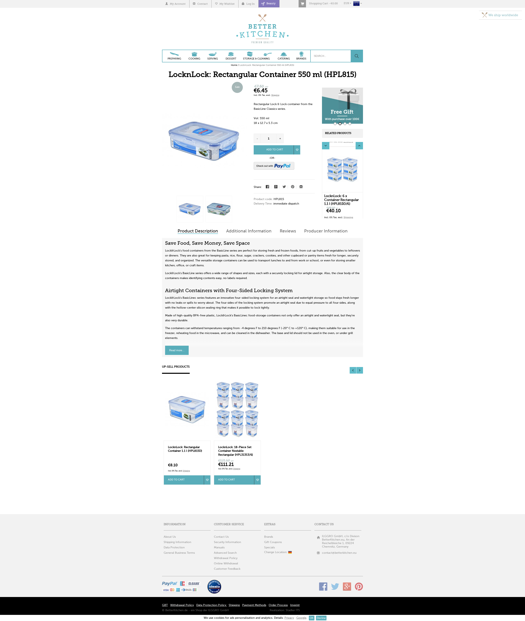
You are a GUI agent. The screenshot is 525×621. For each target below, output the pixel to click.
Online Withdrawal (226, 563)
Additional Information (249, 231)
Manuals (219, 547)
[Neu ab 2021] (190, 209)
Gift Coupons (273, 541)
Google (347, 586)
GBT (165, 604)
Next (359, 145)
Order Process (278, 604)
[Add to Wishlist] (207, 479)
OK (312, 618)
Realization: (277, 609)
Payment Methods (254, 604)
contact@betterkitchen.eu (339, 552)
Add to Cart (274, 150)
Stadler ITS (293, 609)
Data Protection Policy (211, 604)
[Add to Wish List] (297, 149)
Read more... (177, 349)
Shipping (275, 95)
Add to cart (176, 479)
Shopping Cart (318, 3)
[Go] (357, 56)
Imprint (295, 604)
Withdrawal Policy (225, 557)
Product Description (198, 231)
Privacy (289, 617)
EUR (347, 3)
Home (234, 65)
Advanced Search (225, 552)
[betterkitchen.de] (262, 14)
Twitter (335, 586)
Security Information (227, 541)
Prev (325, 145)
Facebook (323, 586)
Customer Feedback (227, 568)
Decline (321, 618)
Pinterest (359, 586)
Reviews (288, 231)
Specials (269, 547)
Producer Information (326, 231)
